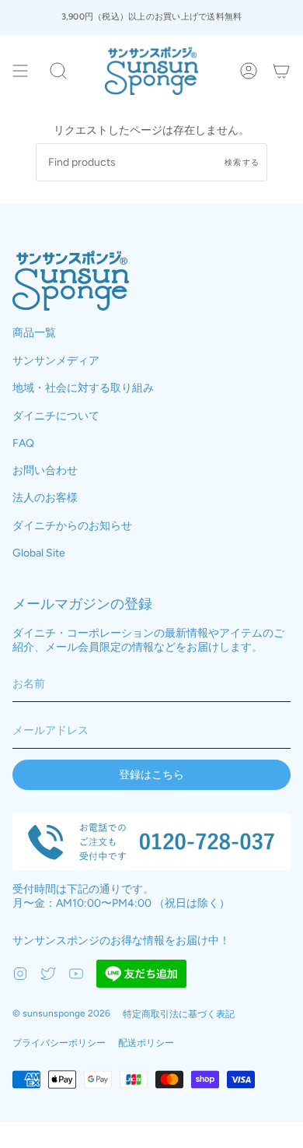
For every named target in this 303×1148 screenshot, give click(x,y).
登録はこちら (151, 774)
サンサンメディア (55, 360)
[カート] (281, 71)
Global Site (38, 553)
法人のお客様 (45, 497)
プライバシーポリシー (59, 1042)
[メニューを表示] (20, 71)
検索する (242, 162)
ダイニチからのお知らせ (72, 525)
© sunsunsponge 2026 (61, 1013)
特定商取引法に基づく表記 (179, 1014)
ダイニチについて (55, 416)
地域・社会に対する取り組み (83, 388)
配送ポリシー (146, 1042)
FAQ (23, 443)
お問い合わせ (45, 470)
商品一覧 (34, 332)
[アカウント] (248, 71)
